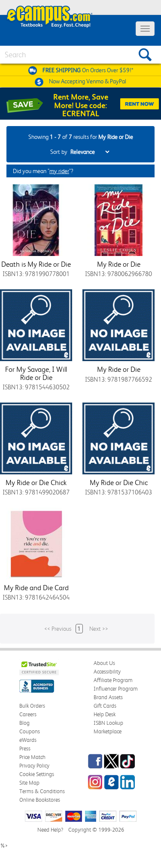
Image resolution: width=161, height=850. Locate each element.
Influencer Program (116, 688)
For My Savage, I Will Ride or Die (36, 373)
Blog (24, 723)
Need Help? (50, 829)
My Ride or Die (118, 264)
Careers (27, 714)
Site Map (29, 782)
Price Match (32, 757)
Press (24, 748)
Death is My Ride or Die (36, 264)
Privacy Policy (34, 765)
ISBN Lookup (108, 723)
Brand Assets (108, 697)
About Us (104, 663)
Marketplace (108, 731)
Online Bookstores (39, 800)
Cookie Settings (36, 774)
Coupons (29, 731)
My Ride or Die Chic (119, 482)
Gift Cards (105, 706)
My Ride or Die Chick (36, 482)
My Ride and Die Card (36, 587)
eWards (27, 740)
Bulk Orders (32, 706)
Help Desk (104, 714)
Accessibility (107, 671)
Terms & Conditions (42, 791)
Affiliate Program (113, 680)
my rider (59, 171)
